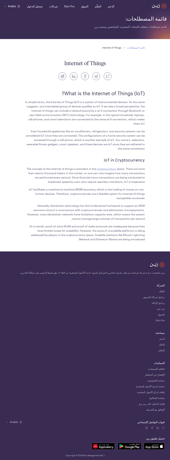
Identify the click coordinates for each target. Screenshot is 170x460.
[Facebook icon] (152, 428)
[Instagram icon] (146, 428)
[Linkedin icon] (158, 428)
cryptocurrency (106, 168)
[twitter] (108, 76)
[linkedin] (74, 76)
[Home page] (159, 6)
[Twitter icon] (163, 428)
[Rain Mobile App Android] (129, 447)
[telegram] (96, 76)
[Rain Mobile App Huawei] (103, 447)
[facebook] (85, 76)
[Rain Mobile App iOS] (154, 447)
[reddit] (62, 76)
